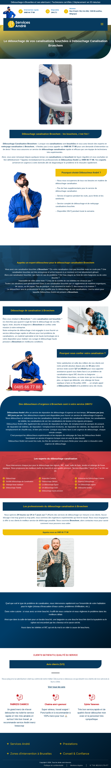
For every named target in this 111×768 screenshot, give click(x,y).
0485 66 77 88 (29, 12)
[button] (102, 24)
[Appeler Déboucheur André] (9, 12)
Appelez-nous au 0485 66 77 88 (55, 532)
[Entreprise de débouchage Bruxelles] (19, 24)
